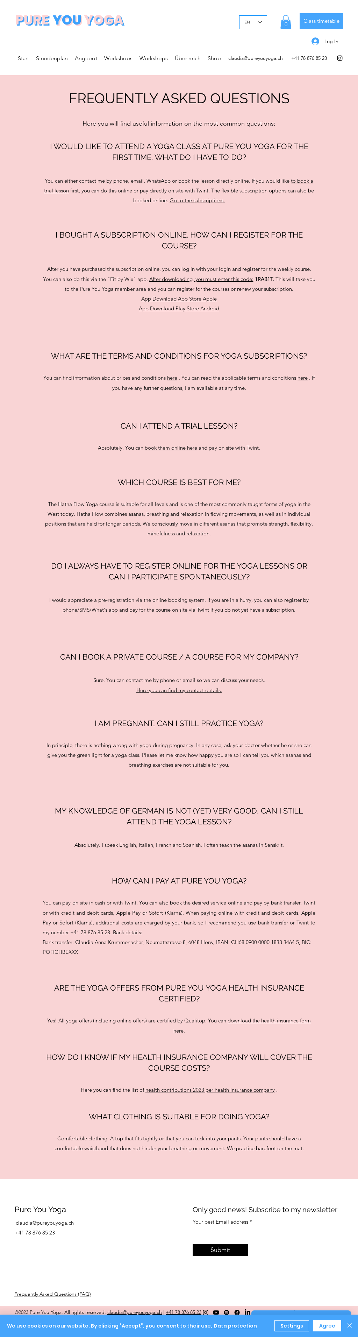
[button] (286, 22)
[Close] (349, 1325)
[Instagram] (339, 58)
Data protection (235, 1325)
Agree (327, 1325)
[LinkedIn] (247, 1312)
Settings (291, 1325)
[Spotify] (226, 1312)
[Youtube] (216, 1312)
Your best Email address (220, 1221)
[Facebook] (237, 1312)
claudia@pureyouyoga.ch (255, 58)
